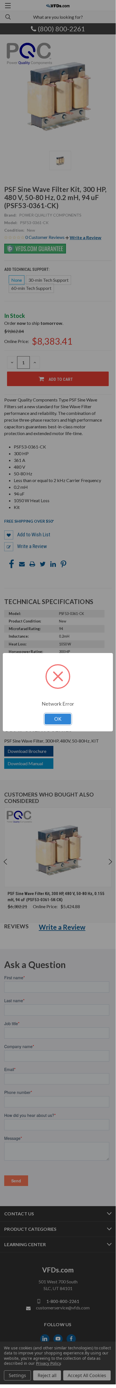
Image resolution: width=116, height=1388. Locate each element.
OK (58, 719)
